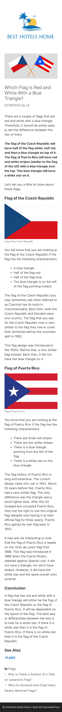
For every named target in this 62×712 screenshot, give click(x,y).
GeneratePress (51, 707)
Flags (12, 669)
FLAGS (10, 658)
